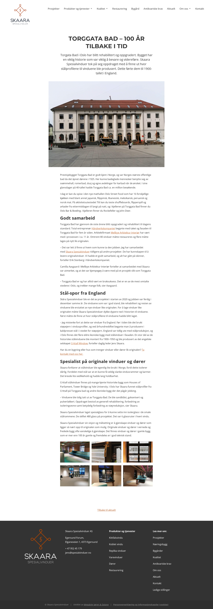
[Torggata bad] (75, 461)
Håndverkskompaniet (103, 228)
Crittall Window (79, 343)
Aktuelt (171, 8)
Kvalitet (101, 8)
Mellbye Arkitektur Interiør (125, 232)
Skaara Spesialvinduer (78, 251)
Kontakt (199, 8)
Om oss (184, 8)
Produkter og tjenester (77, 8)
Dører (112, 563)
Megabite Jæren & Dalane (96, 604)
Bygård (135, 8)
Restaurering (119, 8)
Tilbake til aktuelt (106, 510)
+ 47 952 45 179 (73, 548)
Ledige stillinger (161, 589)
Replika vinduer (117, 550)
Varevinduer (116, 557)
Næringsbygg (160, 544)
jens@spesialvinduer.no (78, 552)
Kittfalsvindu (116, 537)
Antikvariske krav (153, 8)
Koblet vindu (116, 544)
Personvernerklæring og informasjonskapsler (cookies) (140, 604)
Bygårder (158, 550)
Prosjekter (54, 8)
